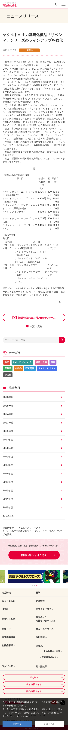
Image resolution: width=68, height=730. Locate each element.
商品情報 (6, 592)
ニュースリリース (29, 527)
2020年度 (8, 447)
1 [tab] (32, 585)
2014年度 (8, 498)
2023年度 (8, 422)
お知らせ (6, 628)
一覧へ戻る (36, 326)
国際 (53, 362)
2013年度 (8, 507)
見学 (38, 592)
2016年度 (8, 481)
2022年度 (8, 431)
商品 (7, 362)
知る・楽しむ (8, 600)
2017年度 (8, 473)
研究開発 (29, 368)
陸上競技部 (41, 666)
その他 (8, 374)
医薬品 (8, 368)
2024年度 (8, 414)
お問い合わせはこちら (34, 555)
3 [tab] (36, 585)
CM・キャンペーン (22, 362)
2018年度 (8, 464)
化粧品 (18, 368)
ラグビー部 (7, 666)
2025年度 (8, 405)
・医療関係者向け (48, 657)
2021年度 (8, 439)
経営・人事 (41, 362)
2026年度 (8, 397)
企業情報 (40, 600)
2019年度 (8, 456)
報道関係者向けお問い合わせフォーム (37, 317)
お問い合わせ (8, 618)
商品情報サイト (34, 691)
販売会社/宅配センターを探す (46, 619)
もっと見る (8, 515)
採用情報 (40, 637)
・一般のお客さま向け (50, 651)
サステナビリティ (47, 368)
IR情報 (5, 609)
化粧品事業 (7, 645)
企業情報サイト (10, 527)
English (34, 677)
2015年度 (8, 490)
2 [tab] (34, 585)
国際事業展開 (8, 637)
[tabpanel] (34, 576)
